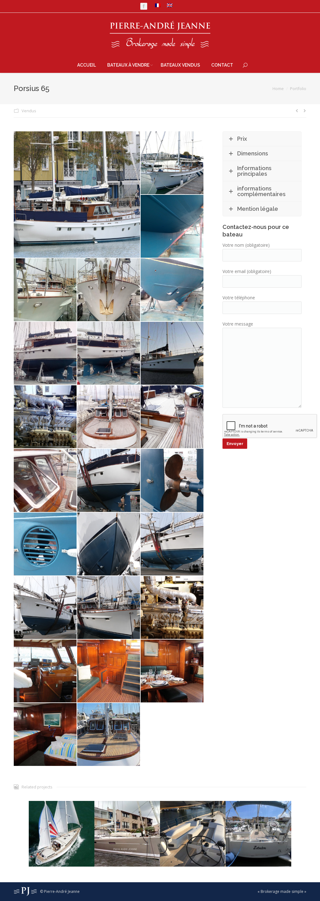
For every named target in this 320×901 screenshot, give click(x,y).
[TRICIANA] (77, 194)
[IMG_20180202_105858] (109, 417)
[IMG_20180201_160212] (45, 353)
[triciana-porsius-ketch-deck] (109, 735)
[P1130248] (45, 608)
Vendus (29, 111)
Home (278, 88)
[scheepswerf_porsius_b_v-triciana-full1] (109, 671)
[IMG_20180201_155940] (45, 290)
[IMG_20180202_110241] (45, 480)
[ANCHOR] (172, 353)
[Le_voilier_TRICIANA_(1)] (172, 163)
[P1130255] (109, 608)
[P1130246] (172, 544)
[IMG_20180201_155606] (172, 226)
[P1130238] (109, 480)
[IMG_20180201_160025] (109, 290)
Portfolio (298, 88)
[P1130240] (172, 480)
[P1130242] (45, 544)
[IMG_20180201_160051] (172, 290)
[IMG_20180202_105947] (172, 417)
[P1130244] (109, 544)
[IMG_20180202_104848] (45, 417)
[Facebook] (143, 6)
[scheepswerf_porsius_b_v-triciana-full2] (172, 671)
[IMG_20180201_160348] (109, 353)
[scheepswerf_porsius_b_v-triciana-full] (45, 671)
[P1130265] (172, 608)
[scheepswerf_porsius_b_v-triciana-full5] (45, 735)
